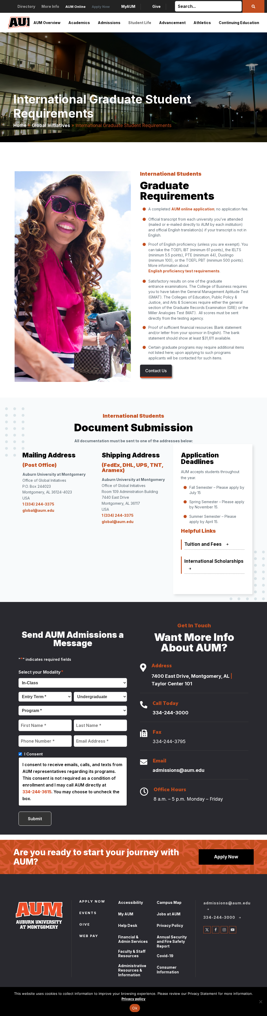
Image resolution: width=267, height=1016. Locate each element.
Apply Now (226, 856)
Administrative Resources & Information (132, 970)
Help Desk (127, 925)
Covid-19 (165, 956)
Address (161, 666)
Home (20, 125)
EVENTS (88, 913)
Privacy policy (133, 999)
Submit (35, 818)
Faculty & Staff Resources (131, 953)
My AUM (125, 914)
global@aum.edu (38, 510)
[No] (260, 1001)
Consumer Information (168, 969)
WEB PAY (88, 936)
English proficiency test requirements (184, 271)
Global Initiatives (51, 125)
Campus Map (169, 902)
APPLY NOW (92, 901)
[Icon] (143, 668)
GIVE (84, 924)
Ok (134, 1008)
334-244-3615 (36, 791)
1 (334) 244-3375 (38, 504)
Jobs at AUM (168, 914)
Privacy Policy (170, 925)
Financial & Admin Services (133, 939)
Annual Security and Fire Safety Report (172, 941)
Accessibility (130, 902)
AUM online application (192, 209)
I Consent (33, 753)
